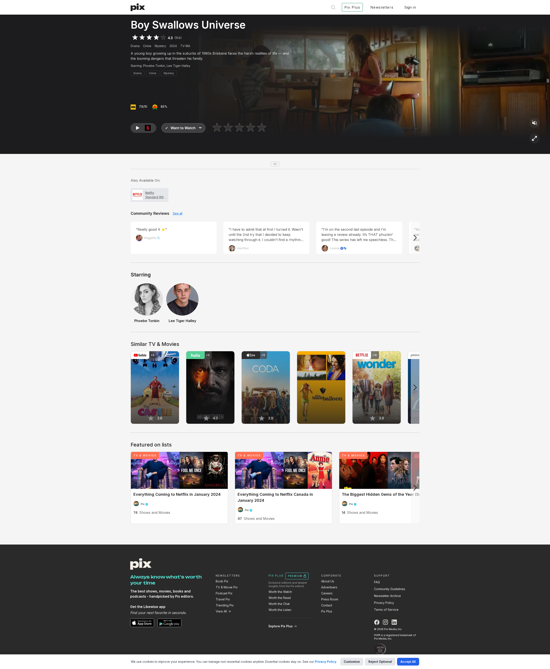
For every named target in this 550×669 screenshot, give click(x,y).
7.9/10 (143, 106)
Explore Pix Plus (281, 626)
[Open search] (333, 7)
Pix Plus (326, 611)
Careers (327, 593)
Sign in (410, 7)
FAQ (377, 582)
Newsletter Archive (387, 596)
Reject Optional (380, 661)
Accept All (408, 661)
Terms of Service (386, 609)
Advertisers (329, 587)
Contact (326, 605)
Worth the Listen (280, 610)
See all (177, 213)
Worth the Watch (280, 592)
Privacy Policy (384, 603)
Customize (352, 661)
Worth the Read (280, 598)
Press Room (329, 599)
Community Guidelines (389, 589)
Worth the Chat (279, 604)
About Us (327, 581)
